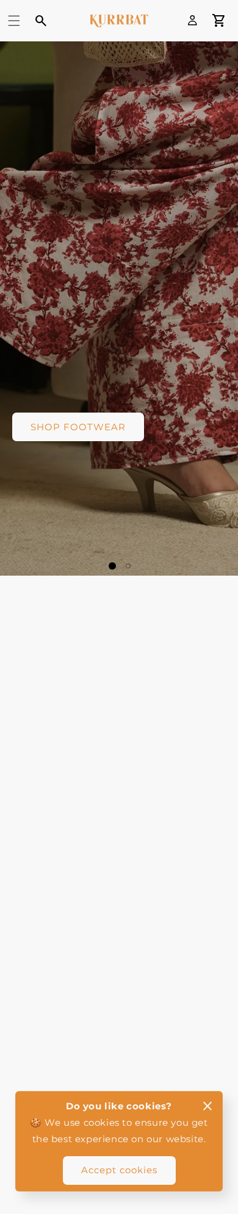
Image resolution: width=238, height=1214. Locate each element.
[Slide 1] (112, 566)
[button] (14, 20)
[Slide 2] (128, 566)
